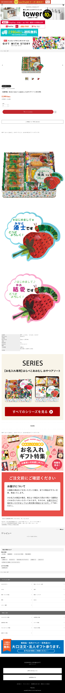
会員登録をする (32, 677)
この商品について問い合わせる (32, 121)
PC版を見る (32, 687)
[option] (32, 65)
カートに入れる (28, 111)
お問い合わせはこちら (32, 670)
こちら (26, 518)
